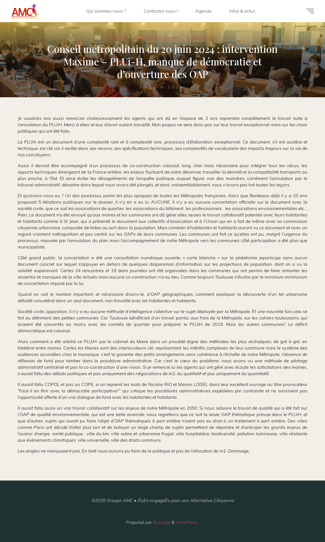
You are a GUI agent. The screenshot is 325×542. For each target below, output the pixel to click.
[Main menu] (310, 11)
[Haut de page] (308, 525)
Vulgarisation (201, 37)
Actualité (116, 37)
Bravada (161, 522)
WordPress (187, 522)
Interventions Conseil (156, 37)
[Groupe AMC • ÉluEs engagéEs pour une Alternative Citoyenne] (25, 11)
